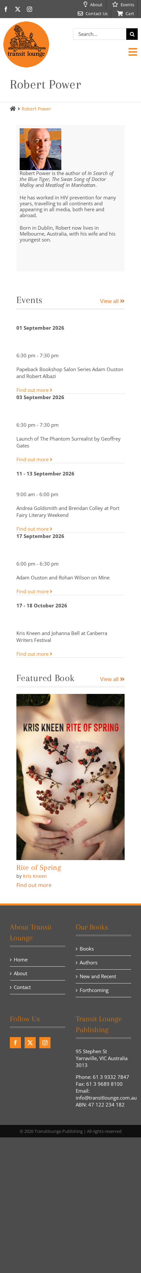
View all (110, 301)
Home (21, 959)
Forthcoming (94, 990)
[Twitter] (30, 1042)
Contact (22, 987)
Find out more (33, 390)
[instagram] (29, 9)
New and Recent (98, 976)
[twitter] (17, 9)
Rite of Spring (38, 867)
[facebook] (6, 9)
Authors (88, 962)
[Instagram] (44, 1042)
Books (87, 948)
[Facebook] (15, 1042)
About (20, 973)
